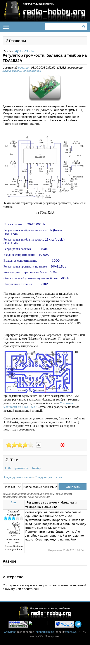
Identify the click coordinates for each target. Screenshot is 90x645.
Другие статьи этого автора (22, 70)
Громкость (21, 468)
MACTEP (23, 67)
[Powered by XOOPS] (64, 624)
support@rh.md (45, 631)
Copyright (10, 631)
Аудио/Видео (25, 51)
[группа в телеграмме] (78, 624)
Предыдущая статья (17, 477)
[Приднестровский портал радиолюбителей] (18, 624)
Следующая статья (48, 477)
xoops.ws (70, 631)
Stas (13, 502)
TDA (8, 468)
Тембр (36, 468)
